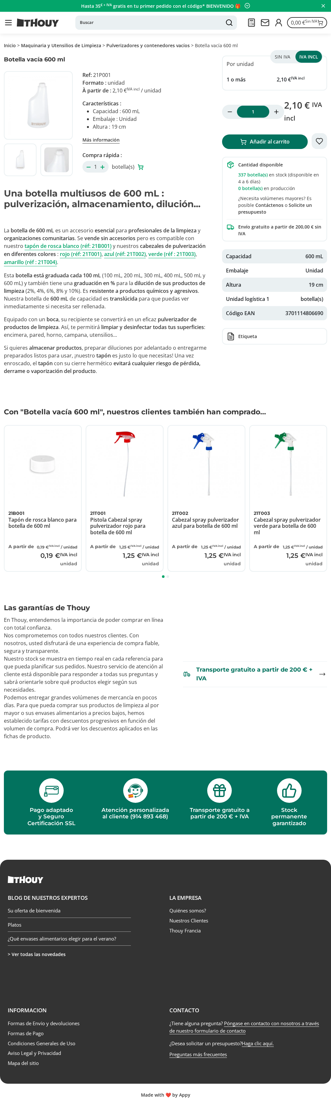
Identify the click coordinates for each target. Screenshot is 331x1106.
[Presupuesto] (251, 22)
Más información (101, 140)
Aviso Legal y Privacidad (34, 1053)
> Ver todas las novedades (37, 954)
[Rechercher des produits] (229, 23)
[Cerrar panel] (323, 6)
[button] (8, 22)
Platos (14, 924)
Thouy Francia (185, 930)
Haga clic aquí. (258, 1043)
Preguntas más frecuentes (198, 1054)
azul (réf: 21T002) (125, 254)
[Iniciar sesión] (278, 22)
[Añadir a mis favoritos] (319, 141)
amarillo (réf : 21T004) (30, 262)
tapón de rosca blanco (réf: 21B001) (68, 246)
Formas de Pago (26, 1033)
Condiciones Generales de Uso (41, 1043)
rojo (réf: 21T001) (80, 254)
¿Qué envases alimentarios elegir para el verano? (62, 938)
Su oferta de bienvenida (34, 911)
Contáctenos (269, 205)
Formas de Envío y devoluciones (44, 1023)
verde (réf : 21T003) (172, 254)
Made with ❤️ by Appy (165, 1095)
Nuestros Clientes (188, 920)
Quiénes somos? (187, 910)
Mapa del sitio (23, 1063)
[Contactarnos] (265, 22)
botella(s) (124, 166)
